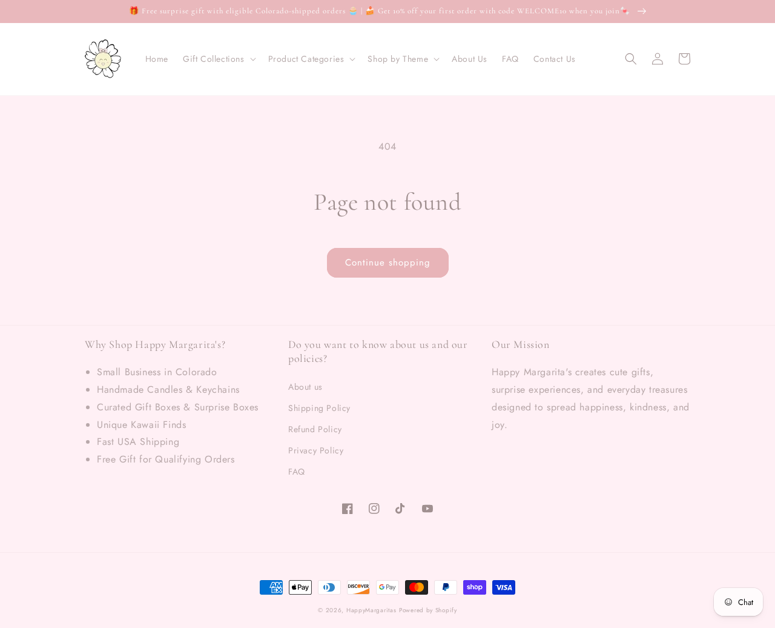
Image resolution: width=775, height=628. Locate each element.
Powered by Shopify (428, 610)
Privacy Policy (315, 450)
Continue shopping (387, 262)
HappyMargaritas (371, 610)
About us (305, 387)
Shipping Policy (319, 408)
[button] (218, 59)
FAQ (296, 472)
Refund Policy (315, 429)
